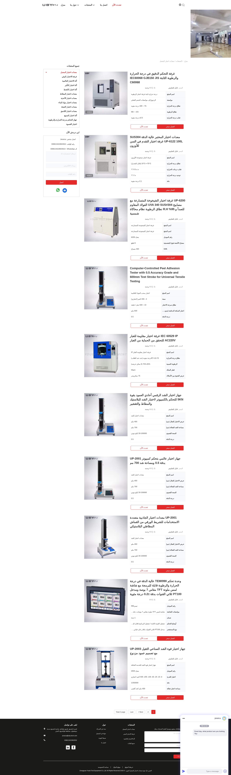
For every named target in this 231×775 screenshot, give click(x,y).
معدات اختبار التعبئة (69, 107)
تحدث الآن (144, 127)
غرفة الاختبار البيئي (69, 77)
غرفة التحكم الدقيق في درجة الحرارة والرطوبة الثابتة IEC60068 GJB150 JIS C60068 (154, 78)
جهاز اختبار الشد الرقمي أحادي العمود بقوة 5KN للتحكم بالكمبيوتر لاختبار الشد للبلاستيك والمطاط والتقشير (156, 399)
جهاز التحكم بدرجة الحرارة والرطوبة (62, 120)
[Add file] (225, 771)
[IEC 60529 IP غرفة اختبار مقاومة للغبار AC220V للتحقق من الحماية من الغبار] (106, 355)
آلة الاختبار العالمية (69, 81)
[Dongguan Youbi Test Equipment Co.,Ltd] (51, 4)
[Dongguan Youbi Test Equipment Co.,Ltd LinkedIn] (68, 748)
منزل (186, 61)
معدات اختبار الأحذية (69, 98)
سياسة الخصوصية (103, 767)
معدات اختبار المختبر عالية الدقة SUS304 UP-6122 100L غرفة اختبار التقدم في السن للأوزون (156, 141)
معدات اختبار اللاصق (69, 111)
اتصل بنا (103, 743)
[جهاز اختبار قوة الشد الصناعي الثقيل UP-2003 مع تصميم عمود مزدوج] (106, 668)
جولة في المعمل (101, 733)
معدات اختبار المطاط (68, 94)
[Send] (184, 771)
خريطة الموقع (129, 767)
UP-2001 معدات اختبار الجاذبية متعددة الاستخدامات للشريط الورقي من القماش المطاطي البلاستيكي (154, 522)
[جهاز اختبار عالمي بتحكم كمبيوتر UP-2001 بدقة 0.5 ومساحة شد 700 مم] (106, 478)
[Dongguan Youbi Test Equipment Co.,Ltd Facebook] (73, 748)
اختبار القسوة (71, 124)
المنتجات (179, 61)
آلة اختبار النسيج (70, 115)
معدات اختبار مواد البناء (67, 103)
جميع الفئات (131, 743)
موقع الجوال (116, 767)
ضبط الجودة (102, 738)
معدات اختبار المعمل (69, 72)
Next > (140, 712)
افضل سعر (170, 127)
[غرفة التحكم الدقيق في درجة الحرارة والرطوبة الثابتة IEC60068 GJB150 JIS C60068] (106, 93)
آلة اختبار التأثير (71, 85)
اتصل (61, 182)
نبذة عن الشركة (101, 729)
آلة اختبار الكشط (70, 90)
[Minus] (183, 718)
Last (131, 712)
